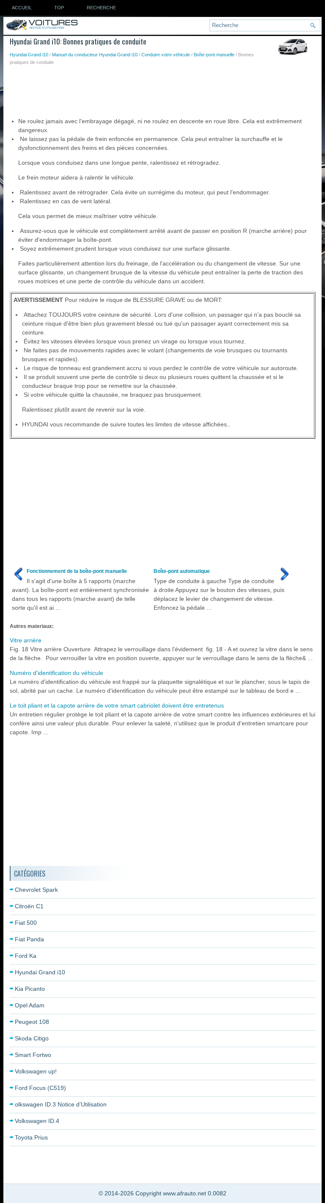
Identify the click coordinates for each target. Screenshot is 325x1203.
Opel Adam (29, 1005)
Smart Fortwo (33, 1054)
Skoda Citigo (32, 1038)
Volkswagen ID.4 (37, 1120)
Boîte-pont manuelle (214, 54)
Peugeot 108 (32, 1021)
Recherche (101, 7)
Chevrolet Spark (36, 889)
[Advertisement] (164, 89)
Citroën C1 (29, 906)
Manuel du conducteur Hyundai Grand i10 (95, 54)
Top (59, 7)
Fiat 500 (26, 922)
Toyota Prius (31, 1137)
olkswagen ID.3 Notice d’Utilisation (61, 1104)
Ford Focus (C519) (40, 1087)
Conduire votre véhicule (165, 54)
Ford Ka (25, 955)
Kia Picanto (30, 988)
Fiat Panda (29, 939)
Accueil (22, 7)
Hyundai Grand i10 (29, 54)
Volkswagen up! (36, 1071)
